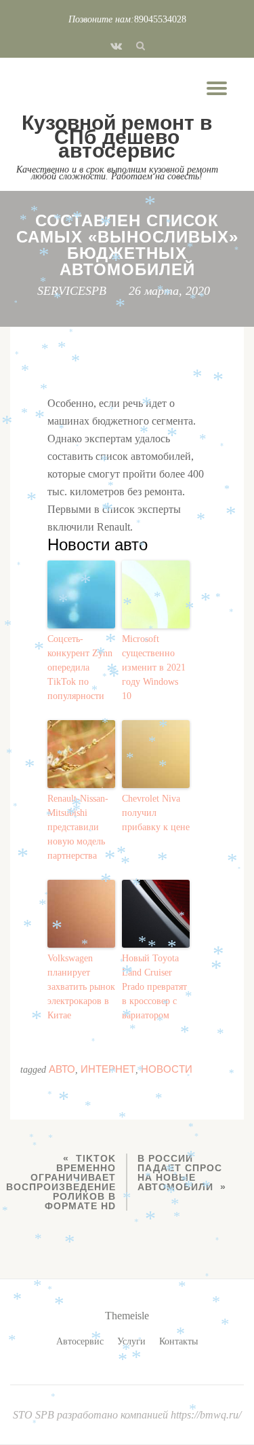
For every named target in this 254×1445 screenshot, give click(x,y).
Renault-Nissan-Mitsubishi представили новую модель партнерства (77, 827)
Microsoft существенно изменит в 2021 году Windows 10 (154, 667)
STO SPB (35, 1415)
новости (166, 1069)
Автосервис (80, 1341)
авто (62, 1069)
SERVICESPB (71, 291)
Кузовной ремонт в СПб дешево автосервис (117, 136)
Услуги (131, 1341)
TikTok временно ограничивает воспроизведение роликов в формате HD (61, 1182)
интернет (108, 1069)
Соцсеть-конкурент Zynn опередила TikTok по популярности (79, 667)
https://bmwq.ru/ (206, 1415)
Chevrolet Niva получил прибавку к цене (156, 812)
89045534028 (160, 19)
